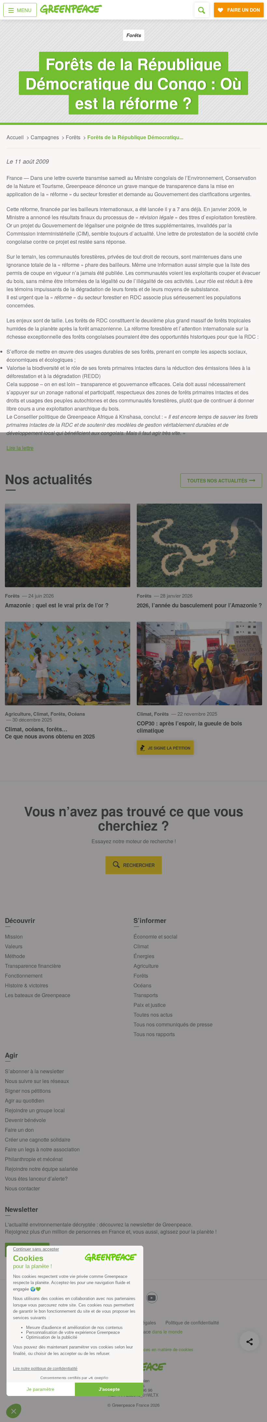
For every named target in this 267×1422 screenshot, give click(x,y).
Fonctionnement (23, 975)
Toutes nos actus (153, 1014)
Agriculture (146, 965)
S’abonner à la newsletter (34, 1071)
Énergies (144, 956)
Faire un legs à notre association (42, 1149)
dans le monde (167, 1331)
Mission (14, 936)
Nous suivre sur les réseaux (37, 1081)
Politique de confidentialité (192, 1322)
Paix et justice (150, 1005)
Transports (146, 995)
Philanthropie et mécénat (34, 1159)
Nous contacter (22, 1188)
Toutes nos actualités (217, 480)
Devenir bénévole (25, 1120)
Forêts (141, 975)
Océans (142, 985)
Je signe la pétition (169, 748)
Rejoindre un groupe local (35, 1110)
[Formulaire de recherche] (201, 10)
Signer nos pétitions (28, 1090)
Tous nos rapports (154, 1034)
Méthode (15, 956)
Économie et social (155, 936)
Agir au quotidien (24, 1100)
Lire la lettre (20, 448)
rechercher (139, 865)
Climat (141, 946)
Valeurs (13, 946)
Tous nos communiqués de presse (173, 1024)
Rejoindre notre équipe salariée (41, 1168)
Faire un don (19, 1129)
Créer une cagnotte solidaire (37, 1139)
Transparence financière (33, 965)
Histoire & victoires (26, 985)
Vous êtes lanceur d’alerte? (36, 1178)
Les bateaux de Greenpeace (37, 995)
